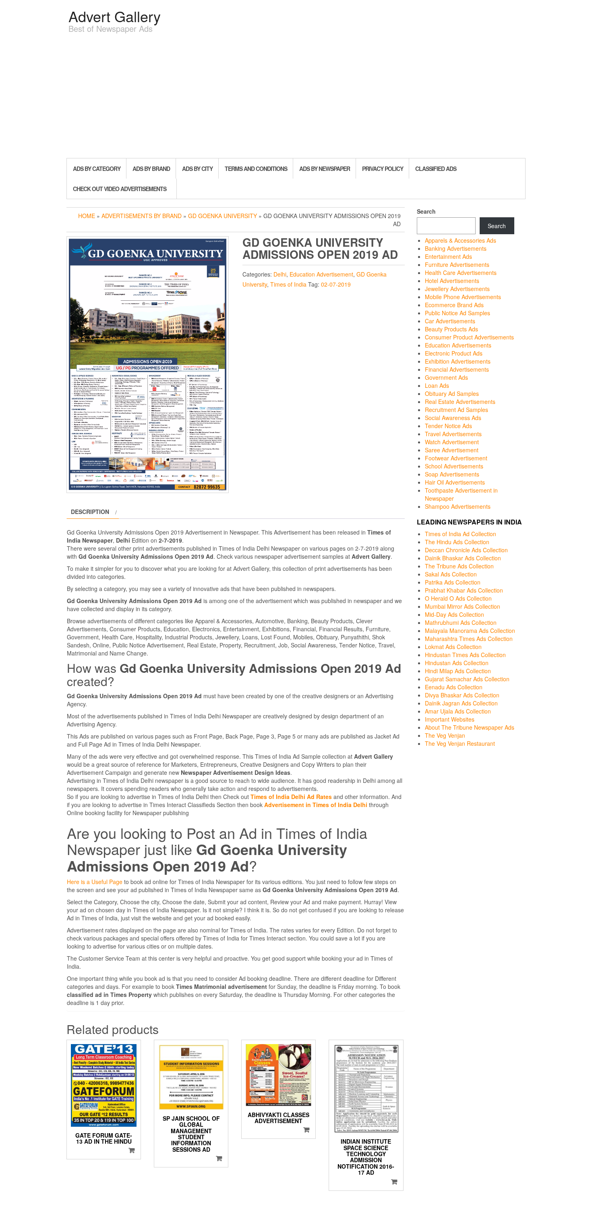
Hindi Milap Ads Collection (458, 671)
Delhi (279, 274)
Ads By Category (96, 168)
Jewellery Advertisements (457, 289)
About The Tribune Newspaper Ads (469, 727)
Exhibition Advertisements (458, 361)
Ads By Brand (151, 168)
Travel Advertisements (453, 434)
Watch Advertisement (452, 442)
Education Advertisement (321, 274)
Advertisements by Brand (141, 216)
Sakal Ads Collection (451, 574)
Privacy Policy (382, 168)
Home (86, 216)
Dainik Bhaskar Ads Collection (463, 558)
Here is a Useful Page (94, 882)
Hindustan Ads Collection (457, 663)
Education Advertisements (458, 345)
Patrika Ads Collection (452, 582)
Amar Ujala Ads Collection (458, 711)
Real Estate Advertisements (460, 401)
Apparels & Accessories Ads (460, 240)
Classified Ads (435, 168)
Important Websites (449, 719)
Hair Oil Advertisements (455, 482)
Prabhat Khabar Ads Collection (464, 590)
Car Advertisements (450, 321)
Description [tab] (90, 512)
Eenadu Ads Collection (453, 687)
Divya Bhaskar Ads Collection (462, 695)
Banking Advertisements (455, 248)
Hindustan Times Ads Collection (465, 655)
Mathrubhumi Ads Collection (461, 622)
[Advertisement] (296, 97)
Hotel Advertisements (452, 281)
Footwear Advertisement (456, 458)
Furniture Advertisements (457, 264)
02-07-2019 (336, 284)
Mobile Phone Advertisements (463, 297)
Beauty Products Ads (451, 329)
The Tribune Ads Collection (459, 566)
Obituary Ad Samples (452, 393)
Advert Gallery (114, 16)
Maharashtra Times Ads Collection (469, 639)
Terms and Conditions (256, 168)
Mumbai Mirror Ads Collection (462, 606)
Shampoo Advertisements (458, 506)
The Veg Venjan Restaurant (460, 743)
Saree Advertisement (451, 450)
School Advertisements (454, 466)
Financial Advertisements (457, 369)
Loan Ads (437, 385)
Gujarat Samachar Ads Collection (467, 679)
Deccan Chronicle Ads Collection (466, 550)
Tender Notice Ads (448, 426)
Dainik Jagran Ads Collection (461, 703)
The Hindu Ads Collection (457, 542)
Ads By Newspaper (324, 168)
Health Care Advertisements (461, 272)
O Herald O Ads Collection (458, 598)
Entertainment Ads (448, 256)
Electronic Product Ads (453, 353)
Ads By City (197, 168)
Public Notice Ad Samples (457, 313)
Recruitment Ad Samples (456, 410)
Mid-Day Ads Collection (454, 614)
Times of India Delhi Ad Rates (291, 797)
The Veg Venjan (445, 735)
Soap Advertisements (452, 474)
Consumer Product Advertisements (469, 337)
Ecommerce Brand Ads (454, 305)
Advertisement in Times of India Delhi (315, 805)
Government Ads (446, 377)
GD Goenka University (222, 216)
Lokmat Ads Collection (453, 647)
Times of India (288, 284)
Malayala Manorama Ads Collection (470, 630)
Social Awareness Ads (453, 418)
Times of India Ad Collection (460, 534)
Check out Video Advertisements (119, 189)
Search (426, 211)
